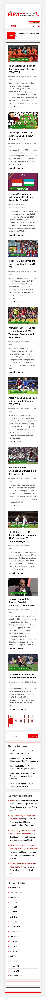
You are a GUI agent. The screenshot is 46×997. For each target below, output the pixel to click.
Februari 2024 (15, 966)
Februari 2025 (15, 927)
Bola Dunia (21, 127)
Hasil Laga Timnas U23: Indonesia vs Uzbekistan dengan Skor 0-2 (20, 135)
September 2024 (16, 932)
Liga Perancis (22, 669)
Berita (12, 60)
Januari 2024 (15, 971)
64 (32, 721)
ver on (12, 76)
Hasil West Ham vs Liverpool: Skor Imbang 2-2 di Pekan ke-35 (22, 470)
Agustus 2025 (15, 897)
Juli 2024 (13, 941)
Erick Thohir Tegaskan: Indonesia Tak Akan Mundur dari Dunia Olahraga (23, 776)
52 (32, 717)
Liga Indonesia (22, 60)
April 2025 (13, 917)
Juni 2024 (13, 946)
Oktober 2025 (15, 888)
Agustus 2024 (15, 937)
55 (21, 721)
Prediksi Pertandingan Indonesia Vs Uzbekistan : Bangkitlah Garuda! (21, 197)
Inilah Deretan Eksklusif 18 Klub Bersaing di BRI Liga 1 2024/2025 (22, 69)
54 (16, 721)
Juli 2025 (13, 902)
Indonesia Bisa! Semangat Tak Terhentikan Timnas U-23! (21, 264)
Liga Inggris (21, 392)
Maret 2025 (14, 922)
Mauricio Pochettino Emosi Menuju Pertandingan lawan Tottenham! (23, 822)
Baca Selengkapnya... (16, 107)
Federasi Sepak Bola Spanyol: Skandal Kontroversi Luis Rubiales (21, 602)
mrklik (12, 800)
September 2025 (16, 892)
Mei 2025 (13, 912)
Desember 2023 (16, 976)
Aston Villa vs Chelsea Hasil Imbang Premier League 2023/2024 (22, 401)
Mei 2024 (13, 951)
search (33, 736)
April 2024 (13, 956)
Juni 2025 (13, 907)
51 (26, 717)
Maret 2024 (14, 961)
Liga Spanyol (22, 593)
